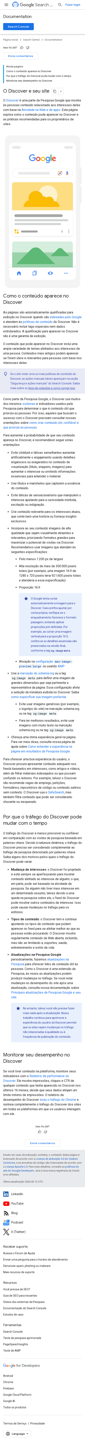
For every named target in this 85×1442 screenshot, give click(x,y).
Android (8, 1375)
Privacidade (37, 1423)
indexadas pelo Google (66, 317)
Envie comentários (20, 56)
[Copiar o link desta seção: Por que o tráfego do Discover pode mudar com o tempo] (51, 823)
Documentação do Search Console (24, 1308)
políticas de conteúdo (38, 322)
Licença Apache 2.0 (16, 1166)
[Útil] (22, 48)
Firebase (8, 1388)
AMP (61, 666)
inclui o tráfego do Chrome (58, 1100)
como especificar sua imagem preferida (38, 697)
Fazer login (72, 4)
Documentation (17, 16)
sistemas (28, 404)
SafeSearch (56, 792)
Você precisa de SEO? (16, 1289)
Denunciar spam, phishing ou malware (27, 1265)
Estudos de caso (13, 1314)
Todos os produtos (14, 1407)
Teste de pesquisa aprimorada (22, 1338)
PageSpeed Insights (15, 1344)
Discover (12, 100)
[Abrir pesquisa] (60, 4)
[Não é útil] (28, 48)
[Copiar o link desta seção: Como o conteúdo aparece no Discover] (26, 302)
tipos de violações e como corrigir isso (51, 388)
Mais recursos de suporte (19, 1272)
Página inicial (10, 39)
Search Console (18, 26)
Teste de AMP (12, 1350)
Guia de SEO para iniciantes (20, 1295)
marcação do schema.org (37, 673)
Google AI (9, 1401)
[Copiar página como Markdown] (54, 91)
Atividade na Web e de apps (41, 110)
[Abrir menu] (6, 4)
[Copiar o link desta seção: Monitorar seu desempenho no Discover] (26, 1061)
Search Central (44, 4)
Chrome (8, 1382)
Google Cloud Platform (17, 1394)
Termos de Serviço (14, 1423)
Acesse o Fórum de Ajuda (19, 1253)
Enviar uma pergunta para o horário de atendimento (35, 1259)
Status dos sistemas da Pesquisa (23, 1301)
